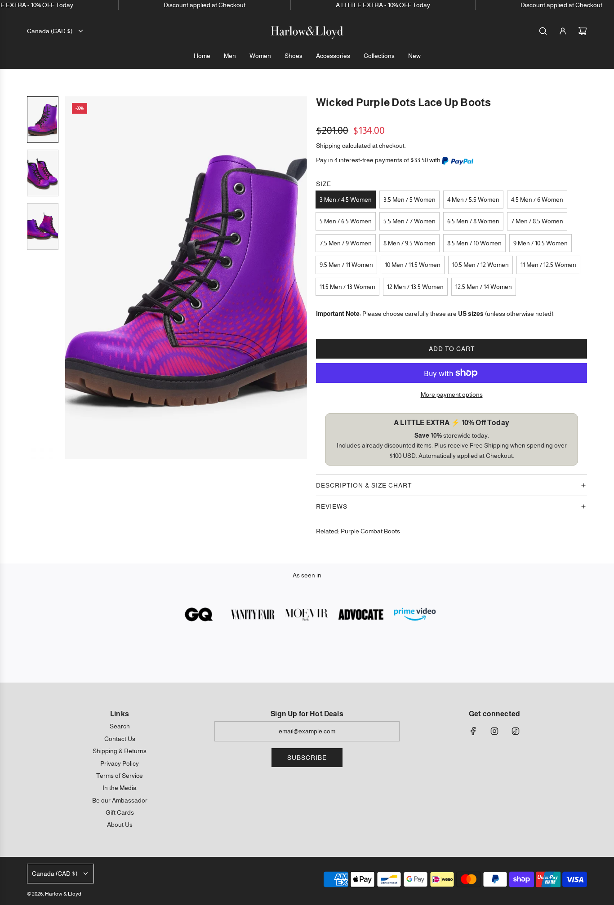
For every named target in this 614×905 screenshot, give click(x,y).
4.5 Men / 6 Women (537, 199)
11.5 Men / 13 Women (347, 286)
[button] (72, 277)
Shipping (328, 145)
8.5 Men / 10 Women (474, 243)
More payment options (452, 394)
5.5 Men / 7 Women (409, 221)
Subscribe (307, 757)
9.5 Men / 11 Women (346, 264)
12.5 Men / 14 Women (483, 286)
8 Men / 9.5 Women (409, 243)
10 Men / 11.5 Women (412, 264)
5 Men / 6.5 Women (346, 221)
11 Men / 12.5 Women (548, 264)
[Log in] (563, 31)
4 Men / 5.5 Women (473, 199)
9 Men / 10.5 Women (540, 243)
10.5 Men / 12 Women (480, 264)
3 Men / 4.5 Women (346, 199)
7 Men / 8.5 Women (537, 221)
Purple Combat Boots (370, 531)
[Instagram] (494, 731)
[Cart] (582, 31)
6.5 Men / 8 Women (473, 221)
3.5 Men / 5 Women (409, 199)
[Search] (543, 31)
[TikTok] (515, 731)
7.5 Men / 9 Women (346, 243)
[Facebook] (473, 731)
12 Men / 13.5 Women (415, 286)
